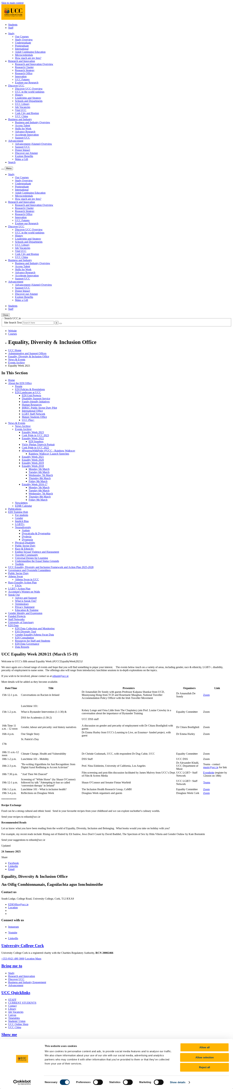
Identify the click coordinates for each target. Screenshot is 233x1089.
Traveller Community (26, 554)
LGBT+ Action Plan (19, 588)
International (21, 48)
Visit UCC (20, 110)
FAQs (18, 585)
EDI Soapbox (36, 441)
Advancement (15, 985)
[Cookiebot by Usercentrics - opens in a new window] (22, 1082)
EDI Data (13, 625)
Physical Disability (25, 542)
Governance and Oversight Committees (29, 570)
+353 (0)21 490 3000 (12, 958)
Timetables (14, 1018)
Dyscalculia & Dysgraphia (36, 533)
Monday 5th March (39, 469)
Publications (14, 508)
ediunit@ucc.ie (60, 676)
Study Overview (24, 39)
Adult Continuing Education (30, 51)
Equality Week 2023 (33, 432)
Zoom (206, 694)
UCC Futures (22, 79)
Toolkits (19, 564)
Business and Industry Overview (32, 122)
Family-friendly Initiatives (36, 401)
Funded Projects (17, 616)
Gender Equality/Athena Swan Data (34, 634)
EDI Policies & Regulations (30, 389)
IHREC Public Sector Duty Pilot (39, 407)
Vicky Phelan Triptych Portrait (38, 444)
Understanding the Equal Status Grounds (37, 561)
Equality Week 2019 (33, 462)
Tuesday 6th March (39, 472)
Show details (177, 1082)
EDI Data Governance (27, 643)
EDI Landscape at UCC (28, 392)
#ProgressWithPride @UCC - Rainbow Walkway (48, 450)
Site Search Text (13, 322)
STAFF (12, 999)
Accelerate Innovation (27, 134)
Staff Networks (16, 619)
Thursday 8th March (40, 478)
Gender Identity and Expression (25, 613)
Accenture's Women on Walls (24, 591)
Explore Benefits (24, 156)
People (18, 386)
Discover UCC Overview (29, 88)
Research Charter (24, 67)
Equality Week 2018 (33, 466)
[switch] (98, 1082)
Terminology (22, 604)
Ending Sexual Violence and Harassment (37, 551)
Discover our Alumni (26, 153)
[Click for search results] (60, 323)
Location (13, 907)
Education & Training (26, 610)
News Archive (23, 426)
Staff (10, 27)
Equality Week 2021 (33, 456)
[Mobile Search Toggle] (2, 169)
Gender (19, 518)
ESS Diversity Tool (25, 631)
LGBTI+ (20, 524)
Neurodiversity (23, 527)
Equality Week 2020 (33, 459)
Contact (12, 1005)
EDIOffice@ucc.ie (18, 904)
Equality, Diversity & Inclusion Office (28, 356)
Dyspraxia (27, 539)
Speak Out (14, 594)
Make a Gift (21, 159)
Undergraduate (23, 42)
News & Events (16, 359)
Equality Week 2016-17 (34, 484)
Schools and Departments (28, 100)
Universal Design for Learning (31, 558)
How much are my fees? (28, 58)
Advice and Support (26, 597)
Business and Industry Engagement (27, 982)
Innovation (21, 76)
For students (21, 515)
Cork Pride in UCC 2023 (35, 435)
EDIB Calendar (23, 505)
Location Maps (33, 958)
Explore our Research (26, 82)
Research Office (23, 73)
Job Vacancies (22, 107)
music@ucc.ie (210, 767)
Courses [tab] (12, 333)
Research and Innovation (21, 976)
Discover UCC (16, 979)
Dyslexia (26, 536)
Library (12, 1008)
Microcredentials (24, 54)
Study (11, 973)
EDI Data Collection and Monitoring (35, 628)
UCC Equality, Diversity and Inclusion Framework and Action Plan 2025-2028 (50, 567)
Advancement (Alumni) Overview (33, 143)
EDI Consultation (24, 637)
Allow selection (204, 1057)
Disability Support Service (36, 398)
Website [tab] (12, 330)
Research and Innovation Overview (34, 64)
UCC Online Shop (18, 1024)
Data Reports (22, 646)
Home (11, 380)
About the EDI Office (20, 383)
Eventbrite (208, 772)
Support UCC (22, 137)
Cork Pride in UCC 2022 (35, 447)
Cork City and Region (27, 113)
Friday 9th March (38, 481)
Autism (26, 530)
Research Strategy (24, 70)
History (19, 94)
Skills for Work (23, 128)
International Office (32, 410)
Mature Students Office (34, 416)
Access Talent (22, 125)
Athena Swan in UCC (27, 579)
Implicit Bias (22, 521)
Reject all (204, 1067)
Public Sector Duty (25, 545)
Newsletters (21, 502)
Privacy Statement (24, 607)
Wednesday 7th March (41, 475)
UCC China (21, 116)
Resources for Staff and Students (32, 640)
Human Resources (32, 404)
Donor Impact (22, 150)
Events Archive (16, 362)
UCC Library (22, 104)
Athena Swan (15, 576)
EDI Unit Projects (31, 395)
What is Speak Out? (26, 600)
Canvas (12, 1015)
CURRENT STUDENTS (22, 1002)
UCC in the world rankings (29, 91)
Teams (206, 782)
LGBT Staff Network (33, 413)
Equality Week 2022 (33, 438)
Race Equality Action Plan (22, 582)
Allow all (204, 1047)
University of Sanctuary (21, 622)
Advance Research (25, 131)
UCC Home (14, 350)
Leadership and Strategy (28, 97)
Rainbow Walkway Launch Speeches (49, 453)
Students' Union (16, 1021)
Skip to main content (12, 2)
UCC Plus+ (28, 420)
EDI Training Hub (18, 512)
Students (12, 24)
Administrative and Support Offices (27, 353)
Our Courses (22, 36)
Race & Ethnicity (24, 548)
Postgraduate (22, 45)
